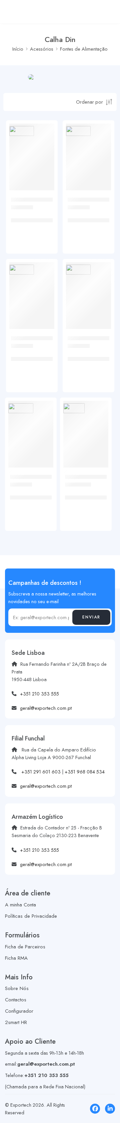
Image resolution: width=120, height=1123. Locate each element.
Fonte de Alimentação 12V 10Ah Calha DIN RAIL (29, 359)
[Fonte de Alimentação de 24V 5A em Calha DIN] (30, 423)
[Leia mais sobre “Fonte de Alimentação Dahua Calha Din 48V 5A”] (98, 466)
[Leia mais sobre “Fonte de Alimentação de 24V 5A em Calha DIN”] (43, 466)
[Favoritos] (48, 157)
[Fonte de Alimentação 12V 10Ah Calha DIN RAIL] (31, 284)
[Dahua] (74, 408)
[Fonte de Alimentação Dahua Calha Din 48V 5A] (85, 423)
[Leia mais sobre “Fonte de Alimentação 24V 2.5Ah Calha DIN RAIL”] (101, 327)
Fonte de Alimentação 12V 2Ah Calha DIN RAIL (29, 220)
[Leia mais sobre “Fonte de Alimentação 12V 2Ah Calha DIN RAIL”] (44, 189)
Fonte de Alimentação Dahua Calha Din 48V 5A (83, 497)
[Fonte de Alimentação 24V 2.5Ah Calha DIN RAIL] (88, 284)
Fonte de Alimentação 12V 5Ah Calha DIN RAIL (86, 220)
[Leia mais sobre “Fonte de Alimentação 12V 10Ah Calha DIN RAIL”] (44, 327)
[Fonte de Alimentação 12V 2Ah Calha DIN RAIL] (31, 146)
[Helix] (21, 131)
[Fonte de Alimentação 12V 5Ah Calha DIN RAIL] (88, 146)
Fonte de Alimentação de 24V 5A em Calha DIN (29, 497)
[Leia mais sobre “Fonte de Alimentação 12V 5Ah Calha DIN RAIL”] (101, 189)
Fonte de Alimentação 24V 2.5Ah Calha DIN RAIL (86, 359)
